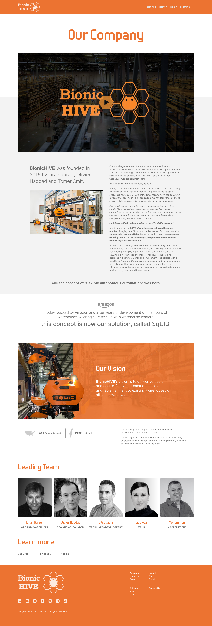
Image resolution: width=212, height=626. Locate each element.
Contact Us (186, 7)
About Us (134, 576)
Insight (173, 7)
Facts (151, 576)
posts (65, 554)
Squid (132, 591)
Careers (133, 579)
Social (152, 579)
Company (162, 7)
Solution (151, 7)
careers (45, 554)
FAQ (132, 594)
